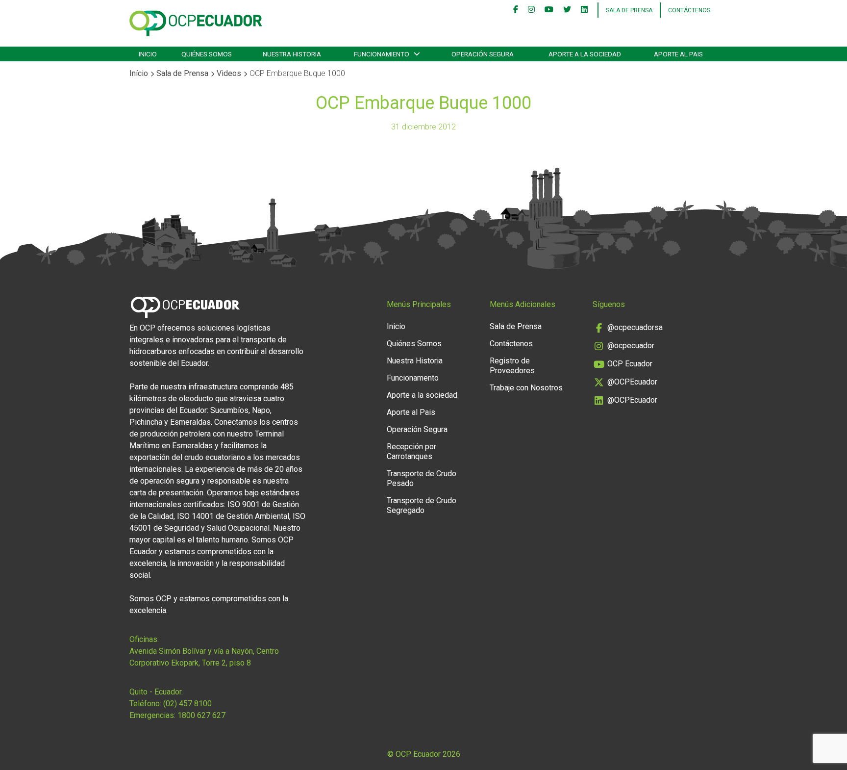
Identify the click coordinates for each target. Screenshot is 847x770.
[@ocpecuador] (531, 10)
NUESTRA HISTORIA (292, 54)
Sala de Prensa (182, 73)
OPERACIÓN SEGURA (482, 54)
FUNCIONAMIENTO (381, 54)
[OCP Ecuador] (549, 10)
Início (138, 73)
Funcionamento (413, 378)
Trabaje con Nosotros (526, 387)
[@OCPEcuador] (567, 10)
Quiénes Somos (414, 343)
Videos (229, 73)
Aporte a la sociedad (584, 54)
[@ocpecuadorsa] (515, 10)
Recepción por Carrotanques (411, 451)
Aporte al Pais (411, 412)
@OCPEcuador (632, 381)
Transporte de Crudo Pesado (421, 478)
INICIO (148, 54)
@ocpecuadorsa (635, 327)
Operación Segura (417, 429)
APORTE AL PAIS (678, 54)
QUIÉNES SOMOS (206, 54)
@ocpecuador (630, 345)
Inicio (396, 326)
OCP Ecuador (629, 363)
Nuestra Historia (415, 360)
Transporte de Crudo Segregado (421, 505)
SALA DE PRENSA (629, 10)
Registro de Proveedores (512, 365)
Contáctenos (689, 10)
